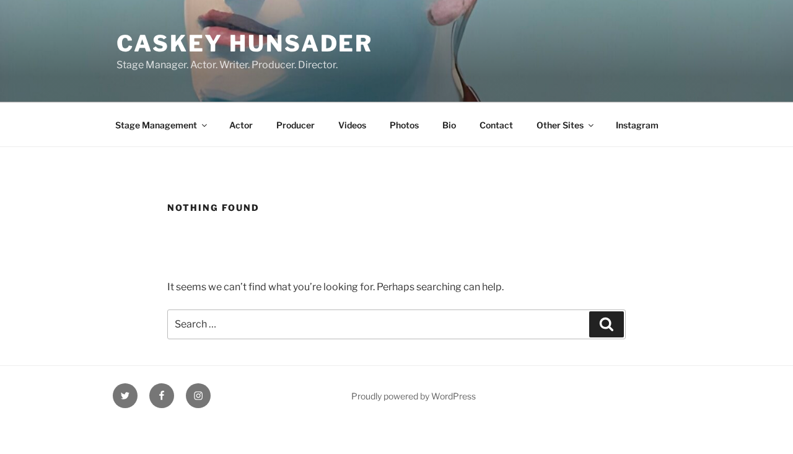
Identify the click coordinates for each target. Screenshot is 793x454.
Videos (352, 125)
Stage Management (156, 125)
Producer (295, 125)
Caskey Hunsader (244, 43)
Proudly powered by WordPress (413, 396)
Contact (496, 125)
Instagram (637, 125)
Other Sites (560, 125)
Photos (404, 125)
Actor (241, 125)
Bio (449, 125)
